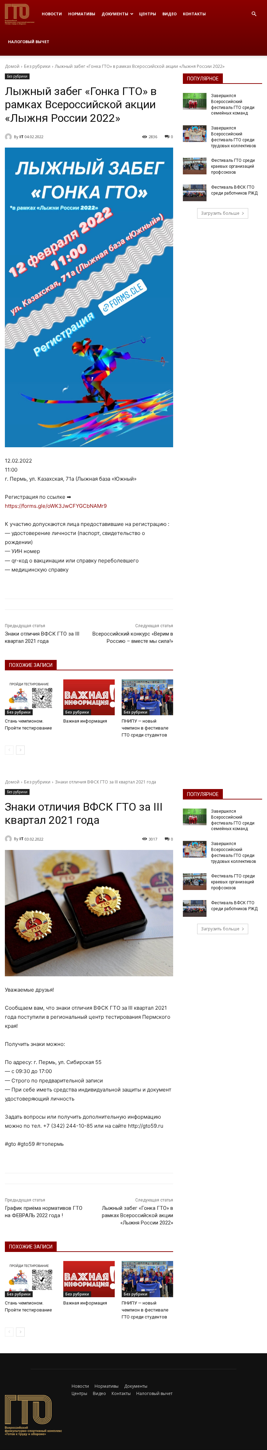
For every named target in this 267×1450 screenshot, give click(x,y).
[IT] (9, 136)
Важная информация (85, 721)
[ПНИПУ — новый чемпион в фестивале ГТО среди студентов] (147, 697)
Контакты (194, 13)
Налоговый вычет (28, 41)
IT (21, 136)
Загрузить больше (220, 213)
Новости (52, 13)
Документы (115, 13)
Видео (169, 13)
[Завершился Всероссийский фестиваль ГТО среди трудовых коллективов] (195, 133)
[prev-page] (9, 750)
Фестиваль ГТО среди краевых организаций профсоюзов (233, 166)
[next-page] (20, 750)
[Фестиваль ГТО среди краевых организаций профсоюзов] (195, 166)
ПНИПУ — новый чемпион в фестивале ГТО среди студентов (145, 728)
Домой (12, 66)
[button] (253, 14)
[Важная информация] (89, 697)
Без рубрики (37, 66)
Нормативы (81, 13)
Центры (147, 13)
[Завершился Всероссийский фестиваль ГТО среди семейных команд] (195, 101)
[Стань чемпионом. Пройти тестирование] (30, 697)
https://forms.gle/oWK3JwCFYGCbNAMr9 (56, 506)
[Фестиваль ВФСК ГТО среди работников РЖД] (195, 192)
